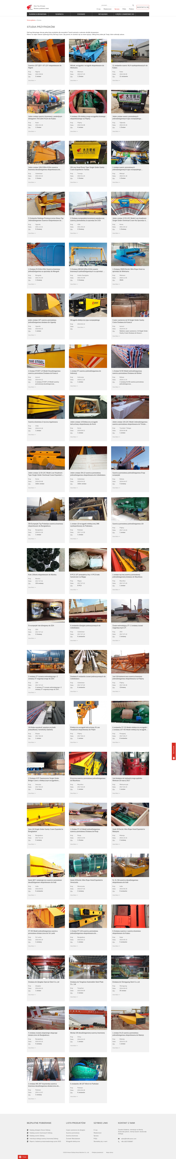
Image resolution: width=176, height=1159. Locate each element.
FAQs (124, 9)
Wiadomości (107, 9)
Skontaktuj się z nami (143, 7)
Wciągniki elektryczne (103, 14)
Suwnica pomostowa (59, 14)
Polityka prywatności (97, 1152)
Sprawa (116, 9)
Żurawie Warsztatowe (81, 14)
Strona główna (31, 20)
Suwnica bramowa (37, 14)
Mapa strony (109, 1152)
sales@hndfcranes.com (128, 1138)
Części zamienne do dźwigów (125, 14)
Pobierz (131, 9)
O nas (99, 9)
